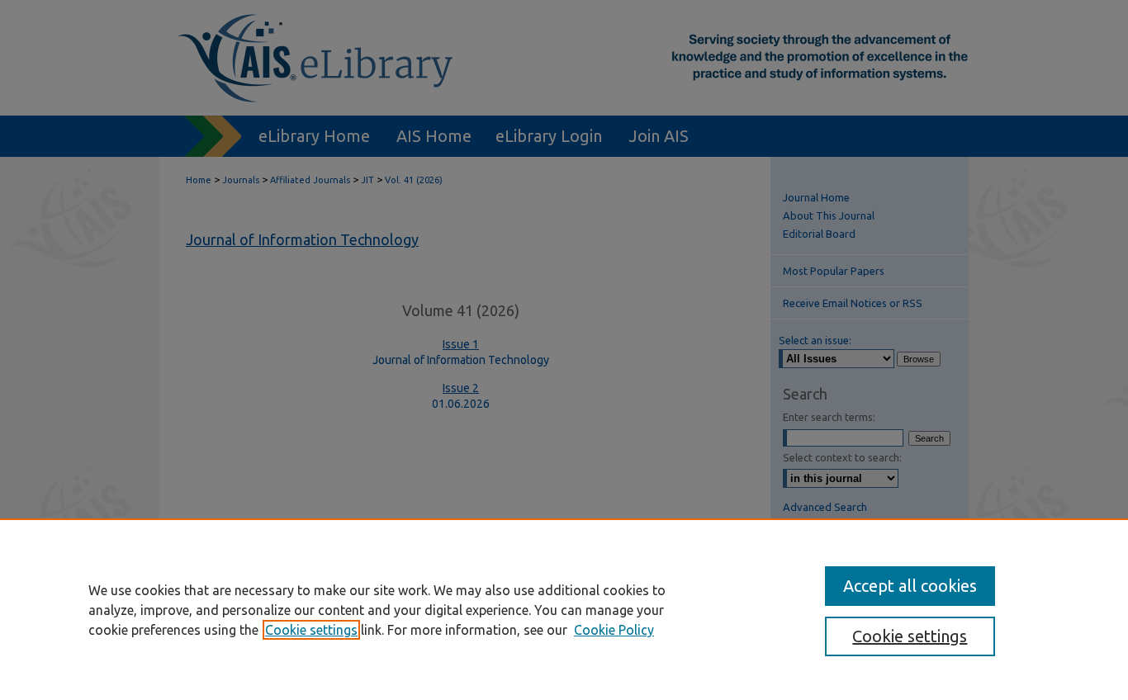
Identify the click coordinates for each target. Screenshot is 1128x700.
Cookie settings (311, 629)
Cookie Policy (614, 629)
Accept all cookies (910, 585)
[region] (564, 609)
